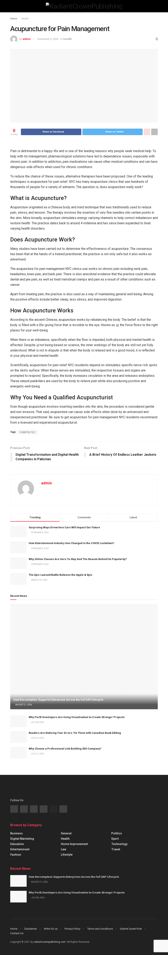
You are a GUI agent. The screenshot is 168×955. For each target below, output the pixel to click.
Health (25, 18)
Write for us (51, 928)
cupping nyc (27, 432)
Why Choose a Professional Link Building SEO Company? (65, 748)
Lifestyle (67, 854)
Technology (119, 844)
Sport (115, 838)
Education (17, 844)
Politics (116, 833)
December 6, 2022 (48, 38)
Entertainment (20, 849)
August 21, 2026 (23, 705)
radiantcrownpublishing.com (50, 941)
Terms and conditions (100, 928)
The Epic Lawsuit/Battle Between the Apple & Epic (60, 574)
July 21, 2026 (37, 754)
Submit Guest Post (131, 928)
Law (63, 849)
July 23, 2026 (37, 738)
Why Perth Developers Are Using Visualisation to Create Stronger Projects (77, 717)
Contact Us (16, 933)
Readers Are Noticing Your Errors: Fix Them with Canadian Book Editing (75, 732)
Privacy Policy (72, 928)
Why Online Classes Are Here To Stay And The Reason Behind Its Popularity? (78, 559)
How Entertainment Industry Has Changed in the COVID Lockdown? (71, 543)
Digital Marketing (22, 838)
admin (27, 38)
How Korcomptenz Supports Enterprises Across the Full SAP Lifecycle (58, 699)
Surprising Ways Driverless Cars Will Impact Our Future (64, 527)
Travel (115, 849)
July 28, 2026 (37, 722)
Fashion (15, 854)
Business (16, 833)
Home (13, 18)
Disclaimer (30, 928)
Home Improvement (74, 844)
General (66, 833)
